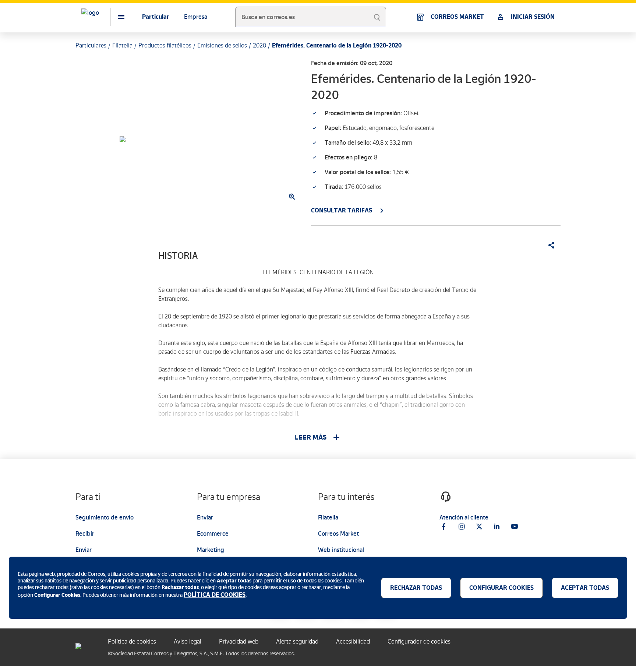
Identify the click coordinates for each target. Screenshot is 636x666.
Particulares (90, 45)
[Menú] (115, 16)
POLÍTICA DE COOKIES (214, 594)
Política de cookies (132, 641)
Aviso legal (187, 641)
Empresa (195, 16)
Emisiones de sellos (222, 45)
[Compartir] (548, 245)
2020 (259, 45)
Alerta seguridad (297, 641)
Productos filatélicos (164, 45)
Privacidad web (238, 641)
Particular (155, 16)
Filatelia (122, 45)
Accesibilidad (353, 641)
